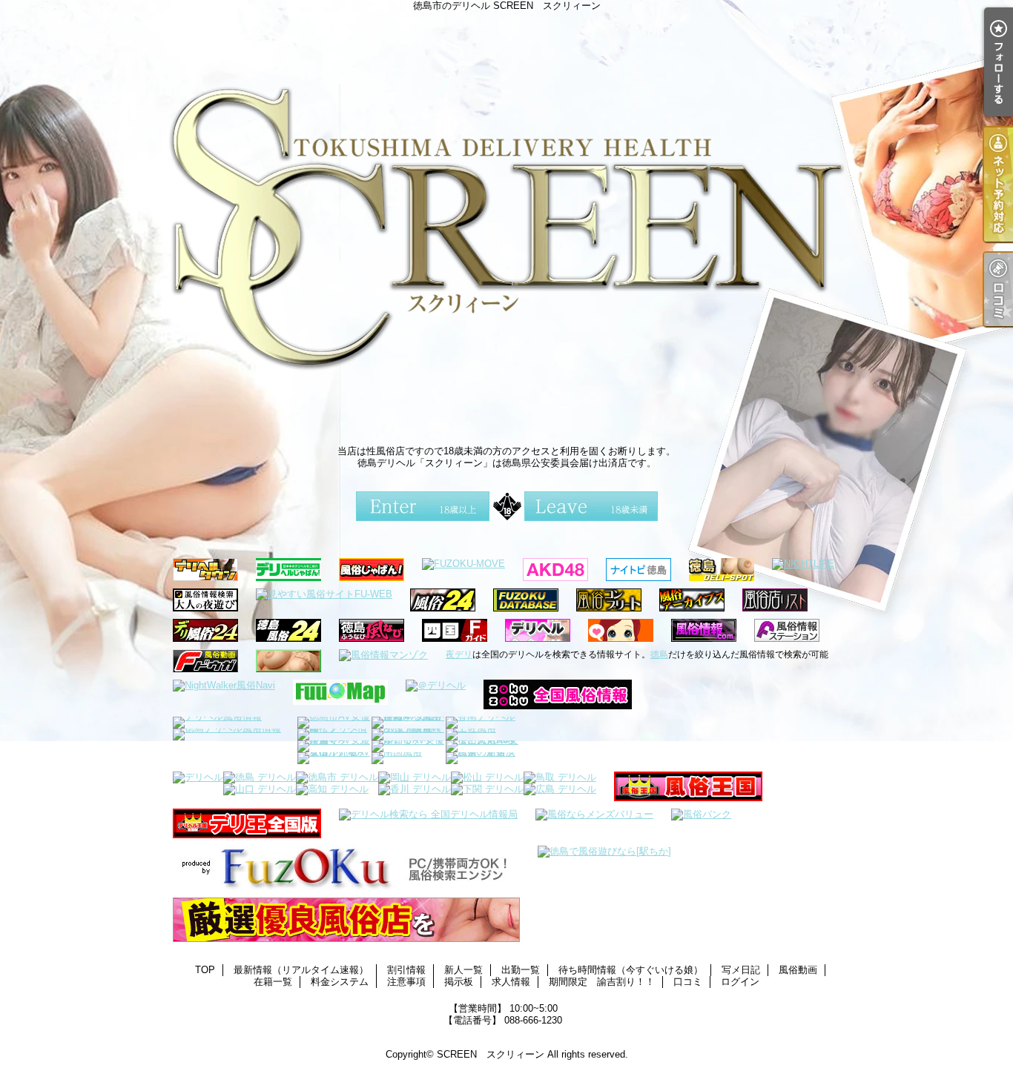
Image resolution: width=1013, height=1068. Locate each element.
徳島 (659, 654)
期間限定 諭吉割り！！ (602, 981)
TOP (205, 969)
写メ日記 (741, 969)
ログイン (740, 981)
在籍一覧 (273, 981)
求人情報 (511, 981)
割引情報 (406, 969)
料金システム (340, 981)
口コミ (687, 981)
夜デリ (459, 654)
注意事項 (406, 981)
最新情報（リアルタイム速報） (301, 969)
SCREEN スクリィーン (490, 1054)
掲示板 (458, 981)
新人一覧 (463, 969)
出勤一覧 (520, 969)
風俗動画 (798, 969)
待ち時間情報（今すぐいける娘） (630, 969)
